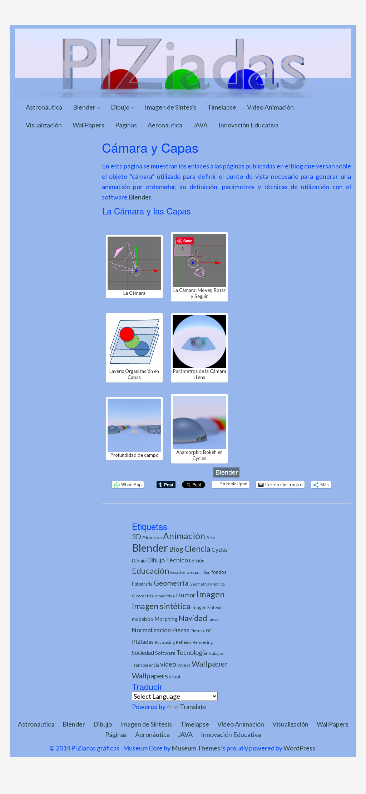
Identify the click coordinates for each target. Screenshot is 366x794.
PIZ (209, 630)
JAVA (200, 125)
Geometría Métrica (207, 584)
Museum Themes (196, 748)
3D (136, 536)
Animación (184, 536)
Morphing (165, 619)
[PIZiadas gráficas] (183, 62)
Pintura (198, 630)
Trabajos (216, 653)
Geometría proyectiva (153, 595)
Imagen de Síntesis (171, 107)
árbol (174, 676)
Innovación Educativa (248, 125)
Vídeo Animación (270, 107)
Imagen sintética (161, 606)
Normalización (151, 630)
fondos (219, 572)
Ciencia (197, 548)
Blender (85, 107)
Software (165, 653)
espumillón (200, 572)
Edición (196, 560)
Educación (150, 571)
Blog (176, 549)
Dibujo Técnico (167, 560)
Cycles (220, 549)
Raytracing (165, 642)
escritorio (179, 572)
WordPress (299, 748)
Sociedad (143, 652)
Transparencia (145, 665)
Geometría (171, 582)
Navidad (192, 618)
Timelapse (221, 107)
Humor (186, 595)
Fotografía (142, 584)
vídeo (168, 664)
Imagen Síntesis (207, 607)
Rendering (203, 642)
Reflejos (184, 642)
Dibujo (120, 107)
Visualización (44, 125)
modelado (142, 619)
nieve (213, 619)
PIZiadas (143, 641)
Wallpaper (210, 663)
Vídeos (184, 665)
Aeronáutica (165, 125)
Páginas (126, 125)
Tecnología (191, 652)
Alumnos (152, 537)
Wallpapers (150, 675)
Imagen (210, 594)
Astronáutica (44, 107)
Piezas (180, 630)
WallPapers (88, 125)
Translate (193, 706)
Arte (210, 537)
